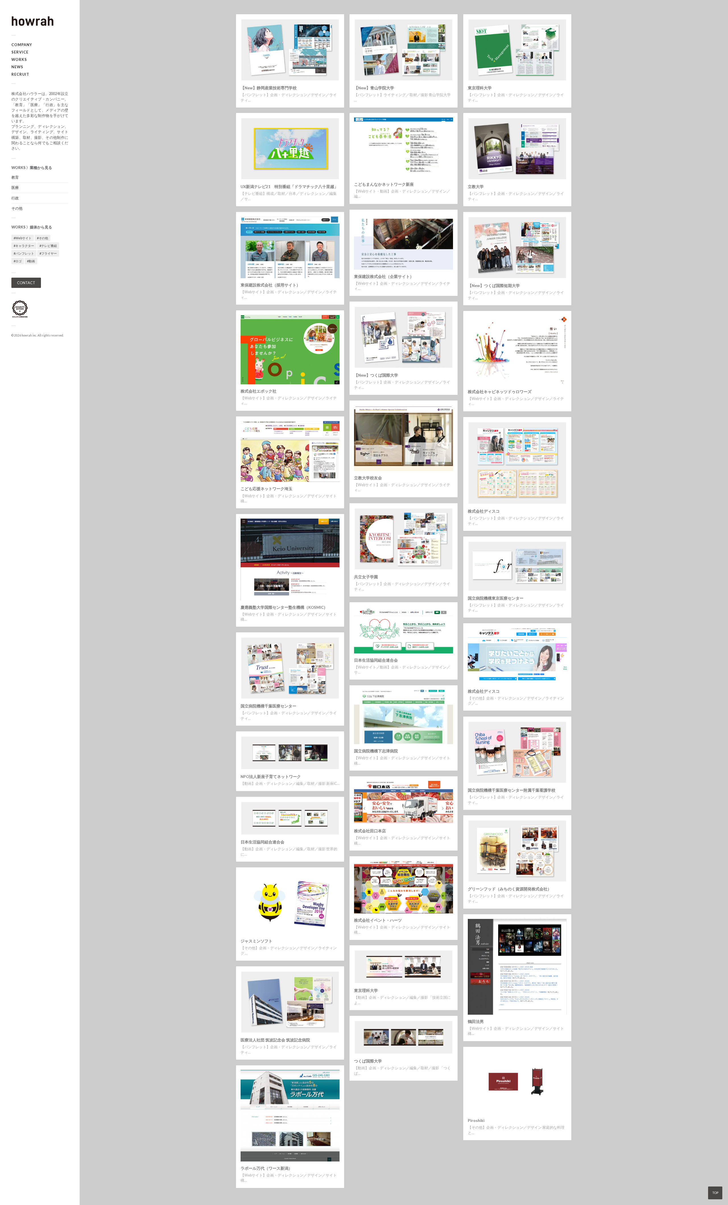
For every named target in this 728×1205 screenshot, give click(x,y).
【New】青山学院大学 (374, 88)
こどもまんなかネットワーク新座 (384, 184)
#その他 (42, 238)
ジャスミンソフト (256, 941)
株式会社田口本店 (370, 831)
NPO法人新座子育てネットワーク (271, 776)
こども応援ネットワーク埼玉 (266, 488)
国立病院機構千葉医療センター (268, 706)
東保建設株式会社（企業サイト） (384, 276)
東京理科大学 (480, 88)
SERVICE (19, 52)
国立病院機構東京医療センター (496, 598)
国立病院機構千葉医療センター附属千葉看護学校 (511, 790)
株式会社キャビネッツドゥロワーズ (499, 391)
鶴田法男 (476, 1021)
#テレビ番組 (48, 245)
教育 (15, 177)
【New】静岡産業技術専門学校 (269, 88)
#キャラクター (24, 245)
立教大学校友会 (368, 478)
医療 (15, 187)
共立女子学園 (366, 577)
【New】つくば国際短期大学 (494, 285)
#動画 (31, 261)
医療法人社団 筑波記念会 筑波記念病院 (275, 1040)
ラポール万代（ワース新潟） (266, 1168)
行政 (15, 198)
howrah (27, 335)
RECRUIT (20, 74)
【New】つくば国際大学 (376, 375)
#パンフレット (24, 253)
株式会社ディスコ (484, 511)
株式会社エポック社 (258, 391)
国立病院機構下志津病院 (376, 751)
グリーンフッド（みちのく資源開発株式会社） (509, 889)
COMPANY (21, 44)
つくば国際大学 (368, 1061)
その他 (16, 208)
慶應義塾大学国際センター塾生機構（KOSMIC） (284, 607)
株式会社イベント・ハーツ (378, 920)
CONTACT (26, 282)
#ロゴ (18, 261)
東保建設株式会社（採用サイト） (270, 285)
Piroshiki (476, 1120)
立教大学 (476, 186)
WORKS (19, 59)
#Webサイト (23, 238)
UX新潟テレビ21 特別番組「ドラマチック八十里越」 (289, 186)
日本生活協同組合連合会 (376, 660)
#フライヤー (48, 253)
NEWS (17, 67)
